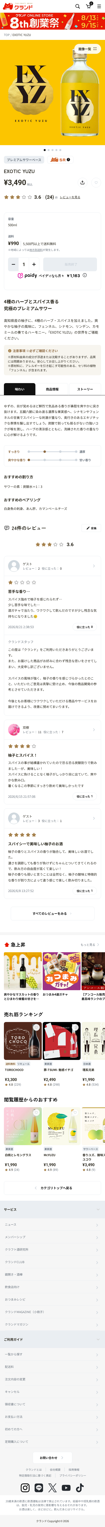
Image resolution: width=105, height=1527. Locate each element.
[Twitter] (52, 1487)
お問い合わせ (48, 1458)
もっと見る (88, 944)
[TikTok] (79, 1487)
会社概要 (55, 1469)
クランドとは (34, 1469)
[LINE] (38, 1487)
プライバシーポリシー (72, 1475)
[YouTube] (66, 1487)
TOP (7, 35)
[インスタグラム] (25, 1487)
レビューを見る (70, 197)
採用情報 (74, 1469)
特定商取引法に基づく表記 (35, 1475)
